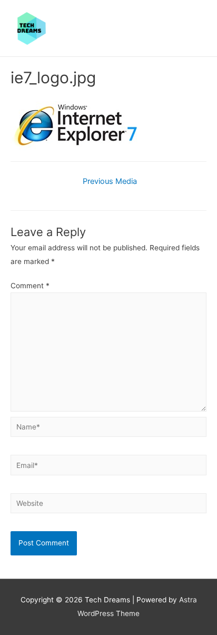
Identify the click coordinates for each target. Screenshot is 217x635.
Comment (30, 285)
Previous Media (110, 181)
